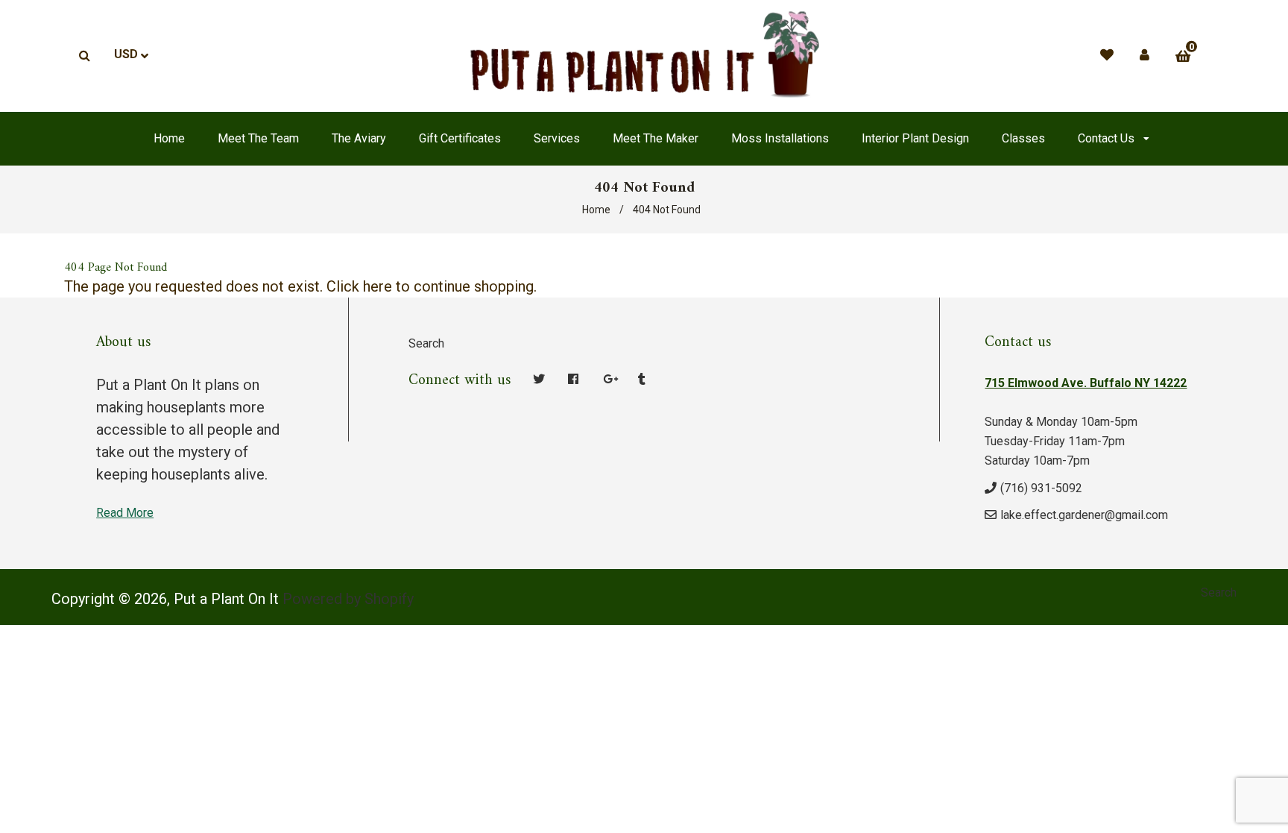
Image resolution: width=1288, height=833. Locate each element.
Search (426, 343)
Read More (125, 513)
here (377, 286)
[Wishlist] (1107, 55)
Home (596, 210)
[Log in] (1144, 55)
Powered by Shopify (348, 599)
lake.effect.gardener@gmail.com (1084, 515)
